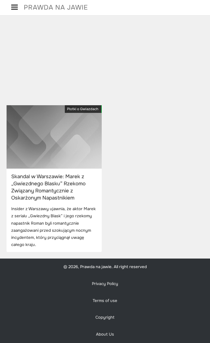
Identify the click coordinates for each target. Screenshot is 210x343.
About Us (105, 334)
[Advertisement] (105, 60)
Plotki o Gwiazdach (82, 109)
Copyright (105, 317)
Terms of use (105, 300)
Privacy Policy (105, 283)
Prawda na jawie (56, 7)
